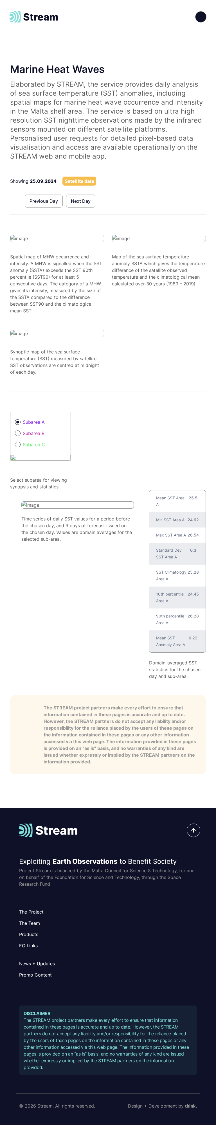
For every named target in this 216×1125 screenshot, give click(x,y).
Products (28, 934)
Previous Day (44, 201)
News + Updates (37, 963)
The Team (29, 923)
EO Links (28, 945)
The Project (31, 912)
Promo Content (35, 975)
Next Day (81, 201)
